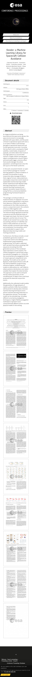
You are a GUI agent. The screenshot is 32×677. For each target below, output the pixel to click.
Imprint (15, 661)
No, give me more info (9, 671)
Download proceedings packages (15, 41)
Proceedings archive (7, 661)
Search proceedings (16, 38)
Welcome (16, 35)
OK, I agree (5, 674)
